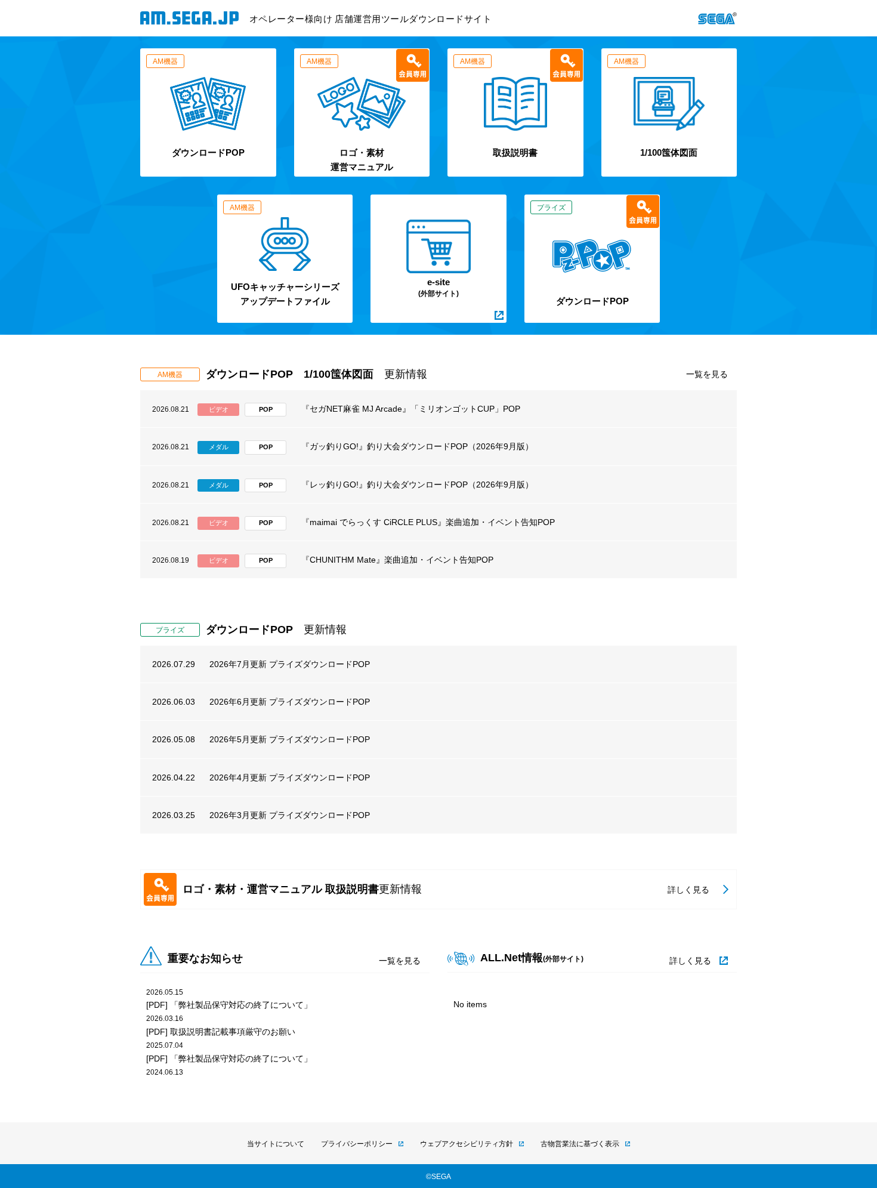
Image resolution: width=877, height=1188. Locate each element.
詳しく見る (690, 960)
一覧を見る (707, 374)
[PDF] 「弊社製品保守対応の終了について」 (229, 1005)
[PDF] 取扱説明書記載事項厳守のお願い (220, 1031)
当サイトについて (275, 1144)
